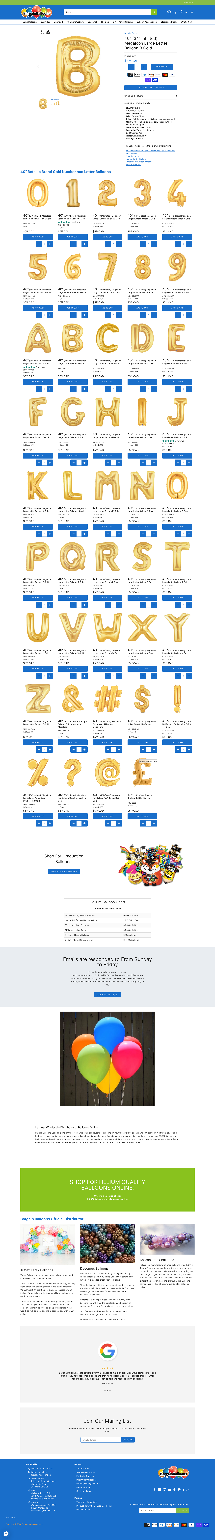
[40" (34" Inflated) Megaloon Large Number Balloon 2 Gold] (107, 193)
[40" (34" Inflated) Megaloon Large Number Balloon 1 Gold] (73, 193)
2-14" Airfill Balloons (123, 22)
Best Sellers (131, 153)
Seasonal (92, 22)
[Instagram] (164, 1489)
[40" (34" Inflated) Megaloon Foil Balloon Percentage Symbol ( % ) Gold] (38, 772)
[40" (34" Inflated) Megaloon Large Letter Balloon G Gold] (73, 412)
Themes (105, 22)
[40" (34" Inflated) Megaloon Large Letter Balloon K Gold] (38, 485)
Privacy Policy (83, 1509)
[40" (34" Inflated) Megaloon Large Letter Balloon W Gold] (107, 627)
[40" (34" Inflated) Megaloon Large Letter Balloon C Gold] (107, 338)
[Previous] (41, 66)
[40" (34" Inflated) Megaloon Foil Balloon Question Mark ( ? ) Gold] (73, 772)
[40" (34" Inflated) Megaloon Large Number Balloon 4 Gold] (177, 193)
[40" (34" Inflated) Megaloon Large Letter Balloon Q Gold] (73, 556)
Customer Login (83, 1491)
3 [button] (110, 1390)
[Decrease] (131, 67)
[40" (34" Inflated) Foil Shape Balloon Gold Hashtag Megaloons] (107, 698)
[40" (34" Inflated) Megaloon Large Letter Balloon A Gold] (38, 338)
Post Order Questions (86, 1480)
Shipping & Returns (133, 96)
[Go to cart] (191, 12)
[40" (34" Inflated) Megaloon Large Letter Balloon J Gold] (177, 412)
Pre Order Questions (85, 1476)
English (187, 2)
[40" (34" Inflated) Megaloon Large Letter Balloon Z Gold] (38, 698)
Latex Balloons (30, 22)
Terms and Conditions (86, 1502)
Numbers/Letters (75, 22)
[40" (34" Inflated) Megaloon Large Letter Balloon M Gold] (107, 485)
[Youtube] (169, 1489)
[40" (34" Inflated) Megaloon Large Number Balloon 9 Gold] (177, 267)
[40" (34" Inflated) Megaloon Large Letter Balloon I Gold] (142, 412)
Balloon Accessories (147, 22)
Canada (34, 1502)
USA (33, 1490)
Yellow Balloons (133, 164)
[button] (6, 1534)
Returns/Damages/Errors (88, 1483)
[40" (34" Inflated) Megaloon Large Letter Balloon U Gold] (38, 627)
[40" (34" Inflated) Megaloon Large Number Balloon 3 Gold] (142, 193)
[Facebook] (159, 1489)
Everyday (45, 22)
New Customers (83, 1487)
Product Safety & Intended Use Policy (94, 1506)
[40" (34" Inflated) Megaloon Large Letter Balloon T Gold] (177, 556)
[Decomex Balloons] (107, 1243)
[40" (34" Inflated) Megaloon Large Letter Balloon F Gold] (38, 412)
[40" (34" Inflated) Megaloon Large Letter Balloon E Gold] (177, 338)
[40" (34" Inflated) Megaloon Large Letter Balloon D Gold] (142, 338)
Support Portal (83, 1468)
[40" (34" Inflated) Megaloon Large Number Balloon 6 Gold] (73, 267)
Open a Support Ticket (107, 995)
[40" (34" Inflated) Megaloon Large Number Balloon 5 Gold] (38, 267)
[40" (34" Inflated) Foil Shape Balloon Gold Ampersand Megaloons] (73, 698)
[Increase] (144, 67)
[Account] (186, 12)
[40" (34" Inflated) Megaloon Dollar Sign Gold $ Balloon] (142, 698)
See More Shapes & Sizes (151, 88)
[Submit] (154, 12)
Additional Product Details (137, 103)
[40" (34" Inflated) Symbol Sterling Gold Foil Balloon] (142, 772)
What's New (186, 22)
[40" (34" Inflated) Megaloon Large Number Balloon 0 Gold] (38, 193)
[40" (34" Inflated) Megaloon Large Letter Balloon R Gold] (107, 556)
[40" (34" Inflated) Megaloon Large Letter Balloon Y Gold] (177, 627)
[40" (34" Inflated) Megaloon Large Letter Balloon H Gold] (107, 412)
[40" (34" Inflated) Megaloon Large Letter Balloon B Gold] (73, 338)
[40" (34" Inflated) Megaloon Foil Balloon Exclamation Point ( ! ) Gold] (177, 698)
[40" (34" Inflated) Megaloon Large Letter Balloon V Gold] (73, 627)
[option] (78, 66)
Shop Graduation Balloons (64, 872)
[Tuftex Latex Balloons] (47, 1244)
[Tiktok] (174, 1489)
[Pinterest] (179, 1489)
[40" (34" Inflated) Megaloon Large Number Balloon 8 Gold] (142, 267)
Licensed (58, 22)
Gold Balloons (132, 156)
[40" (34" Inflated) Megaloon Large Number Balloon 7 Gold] (107, 267)
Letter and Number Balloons (139, 161)
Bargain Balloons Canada (32, 1524)
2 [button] (107, 1390)
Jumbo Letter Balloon (136, 159)
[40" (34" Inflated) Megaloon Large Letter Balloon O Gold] (177, 485)
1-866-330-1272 (38, 1478)
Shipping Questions (85, 1472)
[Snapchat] (188, 1489)
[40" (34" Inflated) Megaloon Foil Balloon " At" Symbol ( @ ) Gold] (107, 772)
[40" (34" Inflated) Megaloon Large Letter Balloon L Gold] (73, 485)
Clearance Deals (169, 22)
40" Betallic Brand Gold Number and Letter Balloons (150, 150)
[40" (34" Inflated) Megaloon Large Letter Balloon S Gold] (142, 556)
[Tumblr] (183, 1489)
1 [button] (105, 1390)
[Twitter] (155, 1489)
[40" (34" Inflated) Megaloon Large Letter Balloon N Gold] (142, 485)
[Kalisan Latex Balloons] (167, 1239)
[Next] (114, 66)
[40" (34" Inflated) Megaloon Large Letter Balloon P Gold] (38, 556)
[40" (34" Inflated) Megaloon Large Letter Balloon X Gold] (142, 627)
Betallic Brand (130, 33)
